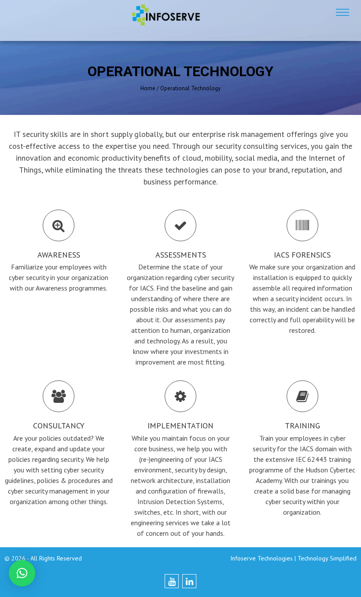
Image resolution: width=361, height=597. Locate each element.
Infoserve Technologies (261, 558)
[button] (22, 573)
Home (147, 88)
